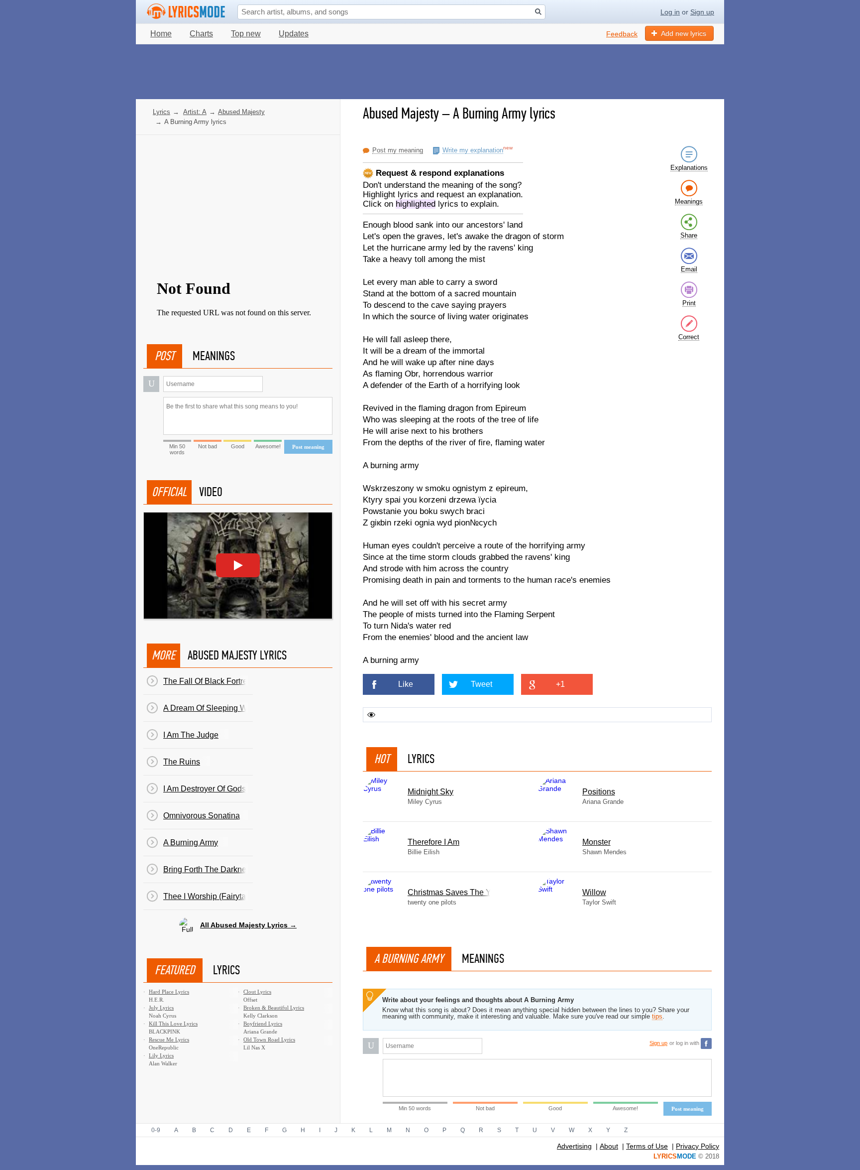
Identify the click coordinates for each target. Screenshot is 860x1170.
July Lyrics (161, 1008)
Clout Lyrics (257, 992)
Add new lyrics (683, 33)
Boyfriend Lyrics (262, 1024)
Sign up (702, 12)
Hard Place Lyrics (169, 992)
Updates (294, 33)
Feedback (622, 34)
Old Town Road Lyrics (269, 1039)
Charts (201, 33)
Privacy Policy (697, 1146)
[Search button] (538, 11)
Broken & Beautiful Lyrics (273, 1008)
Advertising (574, 1146)
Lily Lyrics (161, 1055)
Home (161, 33)
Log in (670, 12)
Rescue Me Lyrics (169, 1039)
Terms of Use (647, 1146)
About (609, 1146)
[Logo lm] (186, 11)
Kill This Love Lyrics (173, 1024)
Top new (246, 33)
